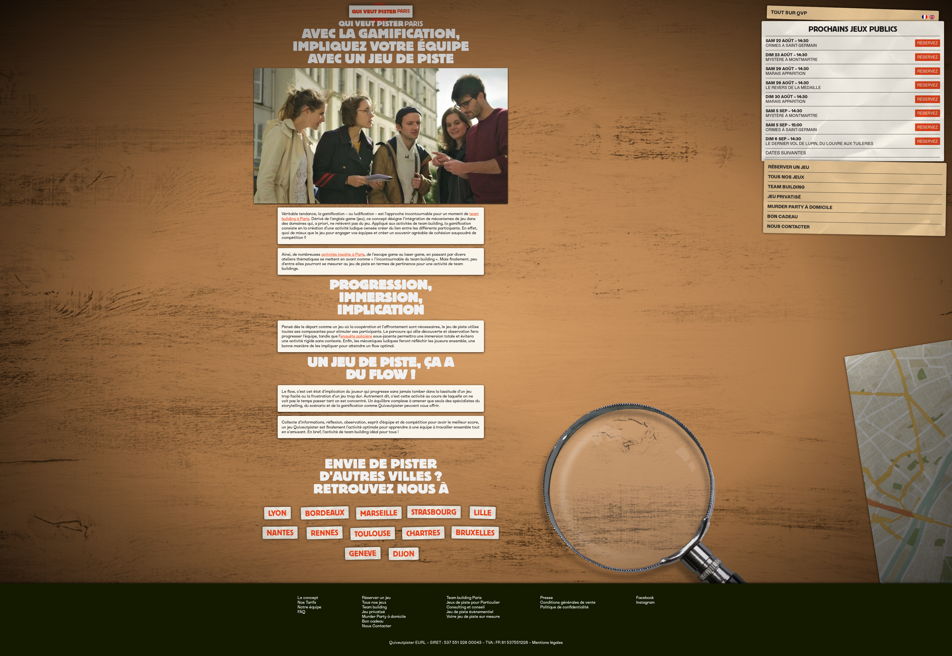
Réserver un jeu (788, 167)
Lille (483, 513)
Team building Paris (464, 597)
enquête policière (356, 336)
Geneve (363, 553)
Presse (546, 597)
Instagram (645, 602)
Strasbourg (433, 512)
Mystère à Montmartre (792, 57)
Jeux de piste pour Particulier (473, 602)
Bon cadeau (782, 216)
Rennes (324, 533)
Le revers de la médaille (793, 85)
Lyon (277, 513)
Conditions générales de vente (567, 602)
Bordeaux (324, 513)
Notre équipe (309, 607)
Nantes (280, 532)
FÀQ (301, 611)
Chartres (423, 533)
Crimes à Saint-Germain (791, 43)
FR (925, 17)
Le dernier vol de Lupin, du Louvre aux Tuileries (819, 141)
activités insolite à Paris (343, 254)
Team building (786, 187)
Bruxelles (475, 533)
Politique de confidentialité (564, 607)
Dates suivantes (786, 152)
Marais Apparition (787, 71)
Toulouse (372, 534)
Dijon (404, 554)
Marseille (379, 513)
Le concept (308, 597)
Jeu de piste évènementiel (469, 611)
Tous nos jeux (786, 177)
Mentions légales (547, 642)
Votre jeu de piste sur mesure (473, 616)
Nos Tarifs (307, 602)
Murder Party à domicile (799, 207)
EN (932, 17)
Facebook (645, 597)
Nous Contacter (788, 226)
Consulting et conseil (465, 607)
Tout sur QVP (789, 12)
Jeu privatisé (784, 197)
